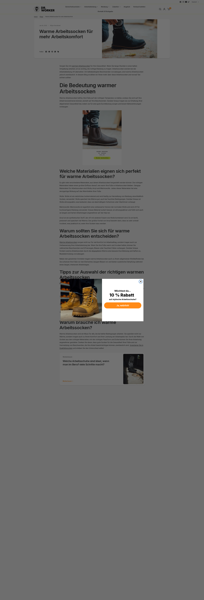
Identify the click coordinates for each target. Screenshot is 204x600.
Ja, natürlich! (122, 305)
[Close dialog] (141, 281)
